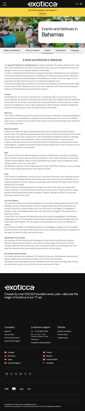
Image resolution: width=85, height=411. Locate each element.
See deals (42, 13)
